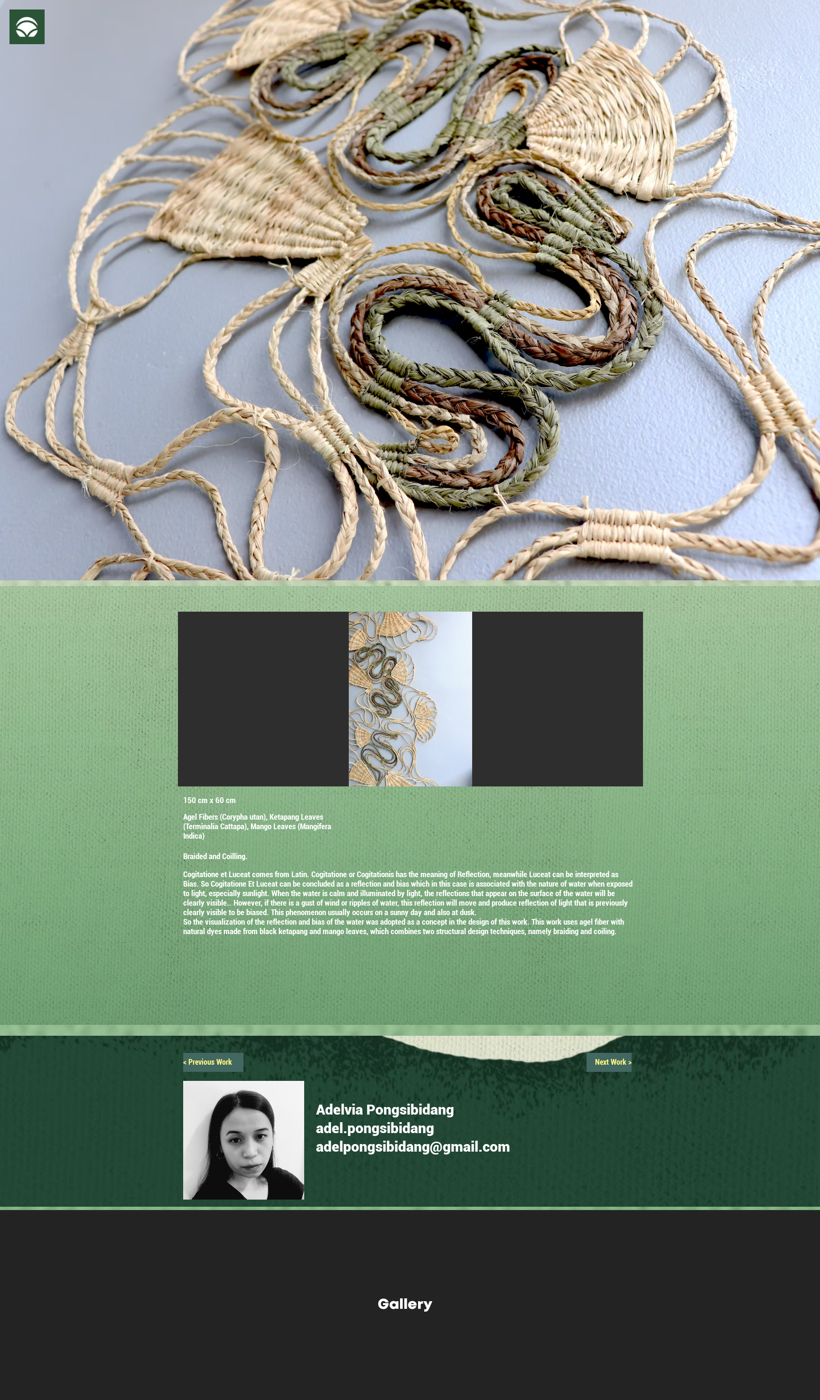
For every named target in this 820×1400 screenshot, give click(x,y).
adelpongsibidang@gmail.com (413, 1146)
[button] (27, 26)
